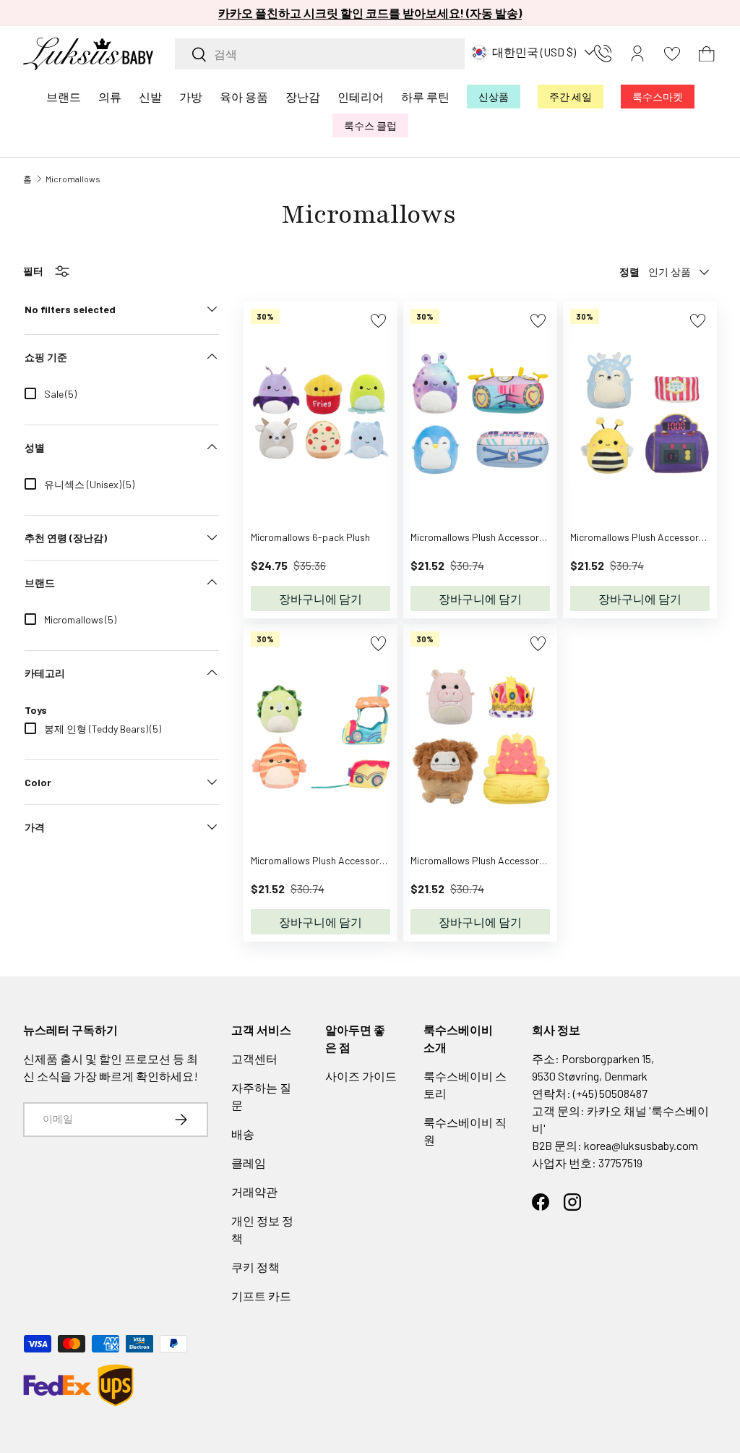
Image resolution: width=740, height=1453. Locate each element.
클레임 (248, 1162)
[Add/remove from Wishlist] (378, 320)
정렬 (629, 271)
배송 (242, 1134)
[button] (707, 53)
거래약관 (254, 1191)
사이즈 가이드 (361, 1076)
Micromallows (73, 178)
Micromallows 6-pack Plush (310, 537)
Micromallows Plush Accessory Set (486, 537)
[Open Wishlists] (672, 53)
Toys (36, 710)
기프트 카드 (261, 1296)
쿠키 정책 (255, 1267)
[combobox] (320, 53)
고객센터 (254, 1058)
